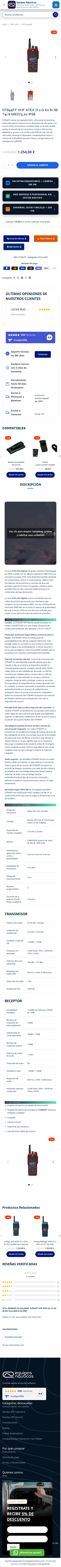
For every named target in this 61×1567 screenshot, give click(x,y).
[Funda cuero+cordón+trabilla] (45, 447)
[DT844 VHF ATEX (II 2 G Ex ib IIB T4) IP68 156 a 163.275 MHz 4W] (16, 1226)
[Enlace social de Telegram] (30, 278)
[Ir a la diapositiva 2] (32, 82)
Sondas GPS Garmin (12, 1417)
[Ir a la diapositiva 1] (29, 82)
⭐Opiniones (13, 246)
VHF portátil (27, 24)
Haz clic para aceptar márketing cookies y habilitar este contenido (30, 533)
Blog (4, 1475)
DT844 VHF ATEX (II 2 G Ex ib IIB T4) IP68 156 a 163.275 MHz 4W (16, 1244)
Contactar (43, 354)
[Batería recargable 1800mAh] (16, 447)
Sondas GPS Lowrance (13, 1411)
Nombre (9, 1524)
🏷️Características (15, 238)
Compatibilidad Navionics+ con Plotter (22, 1438)
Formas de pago (10, 1457)
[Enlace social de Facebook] (14, 278)
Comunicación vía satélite (15, 1406)
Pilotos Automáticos (12, 1433)
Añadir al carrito (37, 165)
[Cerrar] (51, 1478)
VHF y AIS (14, 24)
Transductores (9, 1422)
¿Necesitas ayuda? (30, 1552)
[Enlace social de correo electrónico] (22, 278)
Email (8, 1534)
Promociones (9, 1451)
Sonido (6, 1427)
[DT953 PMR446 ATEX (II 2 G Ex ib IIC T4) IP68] (45, 1226)
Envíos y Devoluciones (13, 1462)
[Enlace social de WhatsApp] (26, 278)
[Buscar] (55, 14)
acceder (11, 1317)
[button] (5, 57)
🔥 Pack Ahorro (44, 238)
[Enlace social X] (18, 278)
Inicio (4, 24)
